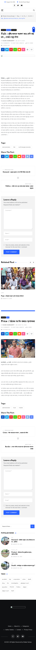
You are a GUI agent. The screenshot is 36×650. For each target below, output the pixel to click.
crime (23, 579)
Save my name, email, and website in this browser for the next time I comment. (18, 246)
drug (3, 583)
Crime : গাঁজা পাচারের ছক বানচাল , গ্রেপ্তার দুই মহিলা (15, 432)
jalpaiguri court (25, 583)
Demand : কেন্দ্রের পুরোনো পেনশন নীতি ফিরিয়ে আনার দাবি (16, 172)
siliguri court (5, 591)
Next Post (28, 184)
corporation (16, 579)
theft (12, 591)
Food (14, 407)
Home (9, 626)
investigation (14, 583)
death (29, 579)
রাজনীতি (2, 292)
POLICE (12, 587)
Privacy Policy (28, 630)
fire (8, 583)
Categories (26, 626)
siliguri (24, 587)
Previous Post (9, 169)
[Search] (34, 10)
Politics (18, 587)
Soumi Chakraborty (8, 40)
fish (14, 147)
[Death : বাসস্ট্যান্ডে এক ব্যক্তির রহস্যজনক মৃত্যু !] (5, 565)
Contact (19, 630)
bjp (10, 579)
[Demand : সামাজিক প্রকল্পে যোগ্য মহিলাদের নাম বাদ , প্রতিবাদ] (5, 541)
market (21, 407)
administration (6, 407)
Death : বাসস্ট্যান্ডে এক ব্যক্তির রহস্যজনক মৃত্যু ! (23, 565)
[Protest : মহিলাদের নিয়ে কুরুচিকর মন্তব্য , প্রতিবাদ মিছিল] (5, 553)
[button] (30, 262)
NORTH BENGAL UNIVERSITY (25, 147)
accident (4, 579)
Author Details (9, 630)
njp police (4, 587)
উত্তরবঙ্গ (13, 549)
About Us (17, 626)
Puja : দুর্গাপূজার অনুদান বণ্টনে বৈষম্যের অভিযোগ (12, 296)
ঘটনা (12, 537)
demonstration (6, 147)
